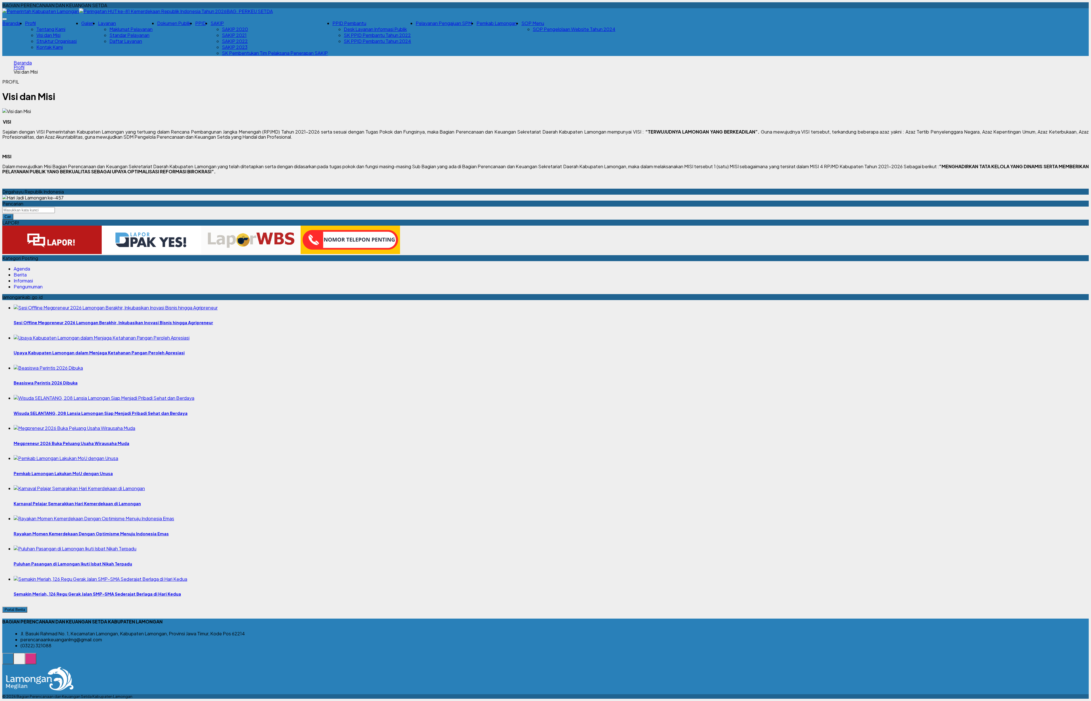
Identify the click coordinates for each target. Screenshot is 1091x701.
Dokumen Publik (174, 23)
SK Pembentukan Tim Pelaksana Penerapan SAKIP (275, 53)
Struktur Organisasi (56, 41)
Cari (8, 217)
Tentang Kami (50, 29)
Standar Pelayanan (129, 35)
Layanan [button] (107, 23)
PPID (200, 23)
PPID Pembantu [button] (349, 23)
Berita (20, 275)
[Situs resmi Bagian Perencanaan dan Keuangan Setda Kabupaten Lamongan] (8, 662)
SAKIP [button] (217, 23)
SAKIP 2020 (235, 29)
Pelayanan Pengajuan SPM (444, 23)
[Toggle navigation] (4, 19)
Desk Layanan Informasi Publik (375, 29)
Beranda (11, 23)
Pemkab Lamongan (496, 23)
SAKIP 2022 (235, 41)
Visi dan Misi (48, 35)
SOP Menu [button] (532, 23)
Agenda (22, 269)
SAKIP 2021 (234, 35)
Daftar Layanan (125, 41)
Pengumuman (28, 287)
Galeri (87, 23)
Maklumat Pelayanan (131, 29)
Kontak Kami (49, 47)
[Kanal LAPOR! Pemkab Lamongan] (19, 662)
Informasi (23, 281)
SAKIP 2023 (234, 47)
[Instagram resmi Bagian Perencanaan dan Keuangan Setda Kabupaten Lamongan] (30, 662)
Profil (19, 67)
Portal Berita (15, 610)
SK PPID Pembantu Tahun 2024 (377, 41)
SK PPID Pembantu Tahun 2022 (377, 35)
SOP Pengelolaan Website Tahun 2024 (574, 29)
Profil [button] (30, 23)
